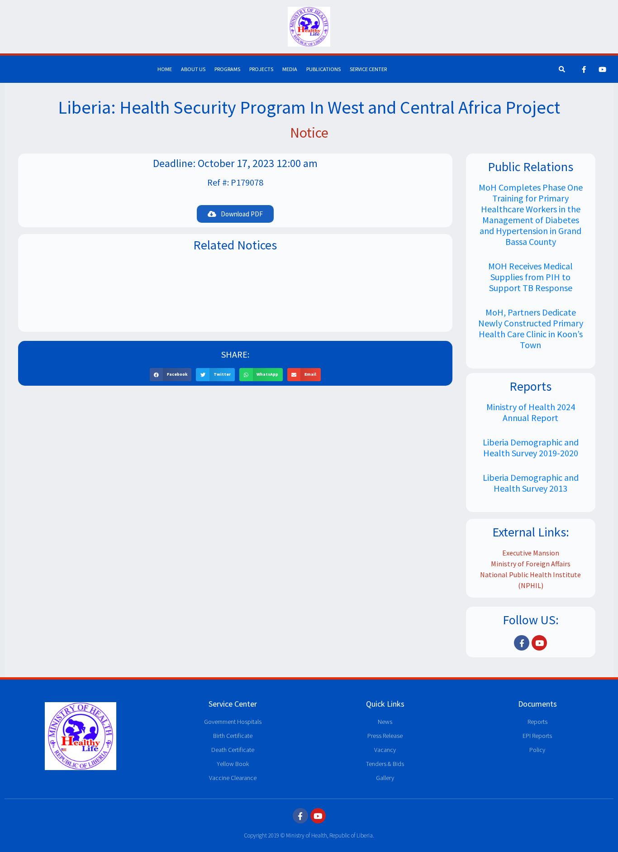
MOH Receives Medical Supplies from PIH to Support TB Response (530, 276)
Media (289, 69)
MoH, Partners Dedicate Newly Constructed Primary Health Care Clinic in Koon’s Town (530, 328)
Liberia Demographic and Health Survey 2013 (531, 483)
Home (164, 69)
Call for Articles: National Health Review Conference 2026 (235, 281)
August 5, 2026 (235, 295)
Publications (323, 69)
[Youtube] (602, 69)
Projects (261, 69)
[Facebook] (584, 69)
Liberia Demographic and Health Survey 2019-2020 (531, 447)
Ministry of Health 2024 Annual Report (530, 412)
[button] (171, 374)
